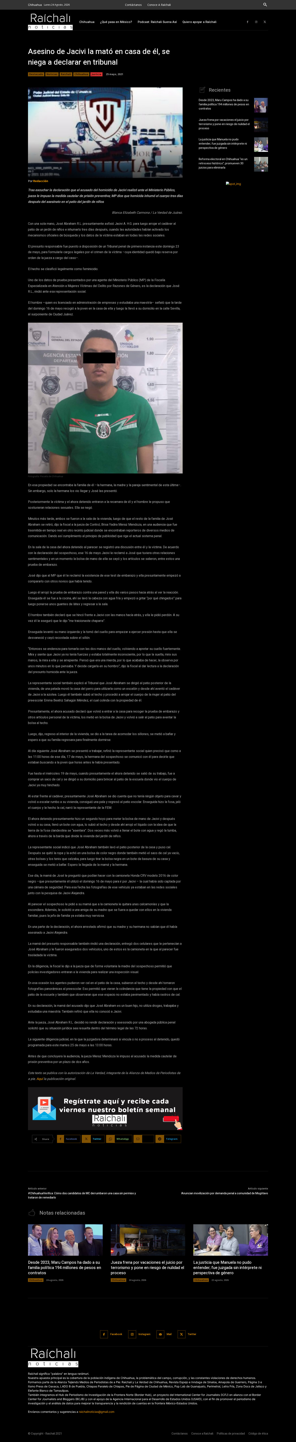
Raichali (66, 74)
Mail (169, 1334)
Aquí (39, 1078)
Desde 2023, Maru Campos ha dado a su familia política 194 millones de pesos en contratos (224, 104)
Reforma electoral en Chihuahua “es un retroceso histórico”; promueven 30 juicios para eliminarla (223, 163)
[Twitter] (264, 22)
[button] (265, 5)
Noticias (52, 74)
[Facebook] (247, 22)
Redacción (40, 181)
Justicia (96, 74)
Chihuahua (81, 74)
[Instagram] (256, 22)
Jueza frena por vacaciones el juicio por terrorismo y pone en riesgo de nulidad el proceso (224, 124)
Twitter (192, 1334)
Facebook (116, 1334)
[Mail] (160, 1334)
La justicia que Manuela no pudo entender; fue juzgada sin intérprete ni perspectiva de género (223, 143)
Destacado (36, 74)
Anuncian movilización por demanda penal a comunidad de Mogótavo (224, 1193)
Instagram (144, 1334)
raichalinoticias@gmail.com (96, 1411)
